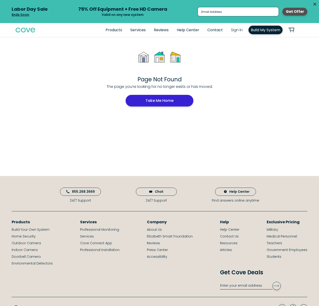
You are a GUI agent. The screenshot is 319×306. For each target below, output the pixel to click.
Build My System (265, 30)
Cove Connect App (96, 243)
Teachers (274, 243)
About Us (154, 229)
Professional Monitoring (99, 229)
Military (272, 229)
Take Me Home (159, 100)
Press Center (157, 249)
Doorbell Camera (26, 256)
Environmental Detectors (32, 263)
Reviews (161, 30)
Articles (226, 249)
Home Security (24, 236)
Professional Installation (100, 249)
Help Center (188, 30)
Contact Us (229, 236)
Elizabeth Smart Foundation (170, 236)
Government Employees (287, 249)
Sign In (237, 30)
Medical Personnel (282, 236)
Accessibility (157, 256)
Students (274, 256)
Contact (215, 30)
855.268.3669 (83, 191)
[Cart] (294, 30)
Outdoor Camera (26, 243)
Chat (159, 191)
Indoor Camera (25, 249)
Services (138, 30)
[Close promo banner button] (315, 4)
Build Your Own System (31, 229)
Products (114, 30)
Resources (228, 243)
